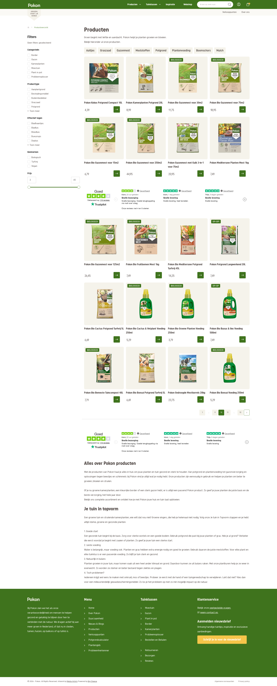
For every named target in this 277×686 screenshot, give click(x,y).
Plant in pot (151, 618)
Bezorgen (150, 655)
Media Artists (72, 681)
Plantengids (94, 645)
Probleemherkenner (98, 650)
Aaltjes (90, 50)
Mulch (219, 50)
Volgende (247, 412)
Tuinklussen (151, 4)
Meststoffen (143, 50)
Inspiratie (170, 4)
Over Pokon (94, 613)
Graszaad (105, 50)
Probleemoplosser (154, 634)
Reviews (149, 661)
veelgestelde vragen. (220, 608)
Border (148, 624)
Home (91, 608)
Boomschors (203, 50)
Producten (132, 4)
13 (240, 412)
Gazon (148, 613)
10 (221, 412)
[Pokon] (34, 10)
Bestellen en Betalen (155, 640)
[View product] (118, 109)
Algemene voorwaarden (224, 681)
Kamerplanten (152, 629)
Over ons (246, 12)
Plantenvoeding (181, 50)
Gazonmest (123, 50)
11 (227, 412)
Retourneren (151, 650)
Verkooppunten (229, 12)
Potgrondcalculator (98, 640)
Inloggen (240, 4)
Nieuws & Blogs (96, 624)
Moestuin (149, 608)
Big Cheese (92, 681)
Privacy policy (244, 681)
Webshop (188, 4)
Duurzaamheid (95, 618)
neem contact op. (209, 612)
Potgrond (161, 50)
